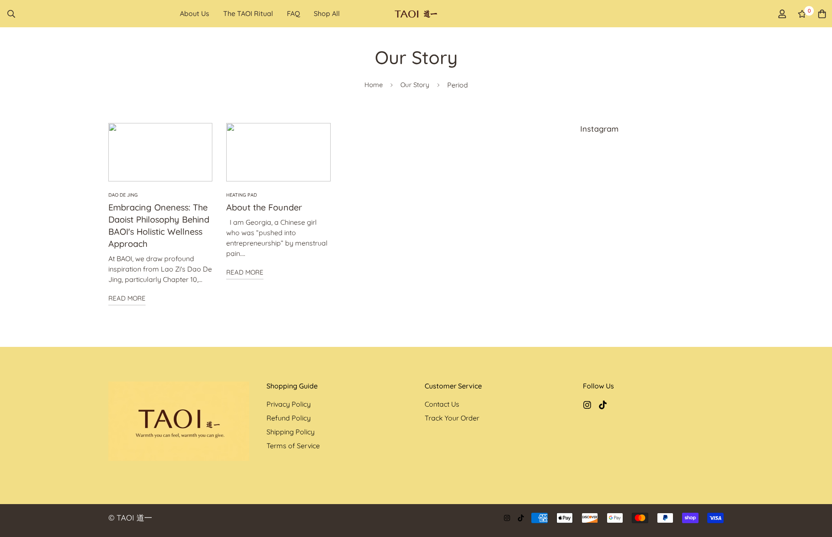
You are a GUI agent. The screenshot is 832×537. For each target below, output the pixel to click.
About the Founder (264, 207)
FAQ (293, 13)
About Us (194, 13)
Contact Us (442, 404)
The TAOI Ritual (248, 13)
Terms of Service (293, 445)
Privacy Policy (288, 404)
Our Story (414, 85)
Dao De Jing (123, 195)
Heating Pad (241, 195)
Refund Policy (288, 418)
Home (373, 85)
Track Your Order (452, 418)
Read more (127, 298)
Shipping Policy (290, 431)
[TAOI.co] (416, 13)
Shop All (327, 13)
